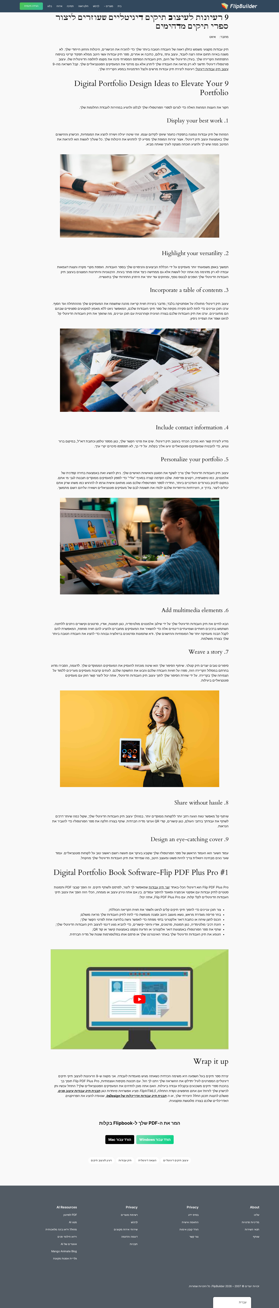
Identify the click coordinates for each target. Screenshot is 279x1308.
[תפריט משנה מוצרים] (104, 6)
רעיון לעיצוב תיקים (101, 1160)
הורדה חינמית (31, 6)
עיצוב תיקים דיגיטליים (175, 1160)
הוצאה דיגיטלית (147, 1160)
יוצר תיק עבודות (159, 887)
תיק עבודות (125, 1160)
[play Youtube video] (140, 999)
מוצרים (109, 6)
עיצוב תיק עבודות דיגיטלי (212, 69)
